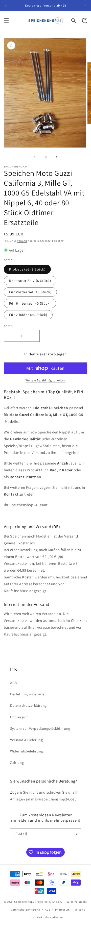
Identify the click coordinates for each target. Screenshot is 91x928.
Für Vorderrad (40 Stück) (30, 292)
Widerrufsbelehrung (26, 751)
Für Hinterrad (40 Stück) (30, 303)
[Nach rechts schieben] (56, 157)
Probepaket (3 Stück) (27, 269)
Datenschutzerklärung (28, 705)
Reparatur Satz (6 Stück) (30, 280)
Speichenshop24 (25, 901)
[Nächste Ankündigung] (85, 5)
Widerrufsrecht (77, 901)
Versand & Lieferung (26, 740)
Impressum (19, 717)
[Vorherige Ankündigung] (5, 5)
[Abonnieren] (75, 834)
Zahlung (17, 762)
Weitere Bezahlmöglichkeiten (45, 380)
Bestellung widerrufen (28, 694)
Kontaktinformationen (48, 917)
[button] (6, 20)
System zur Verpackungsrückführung (40, 728)
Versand (22, 240)
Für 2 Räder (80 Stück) (28, 314)
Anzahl (8, 326)
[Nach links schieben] (34, 157)
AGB (13, 682)
